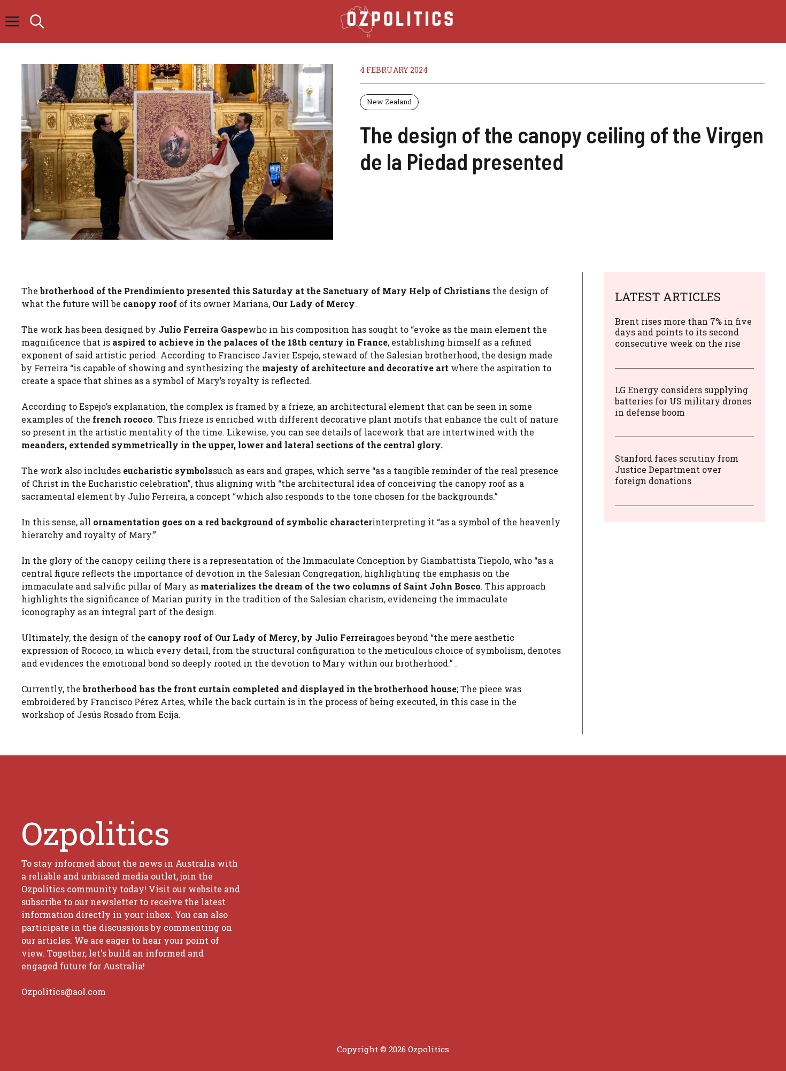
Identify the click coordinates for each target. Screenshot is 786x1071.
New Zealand (389, 101)
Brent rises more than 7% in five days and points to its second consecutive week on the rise (683, 332)
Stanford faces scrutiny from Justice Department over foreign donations (676, 469)
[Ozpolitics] (398, 21)
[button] (37, 21)
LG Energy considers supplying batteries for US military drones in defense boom (683, 401)
